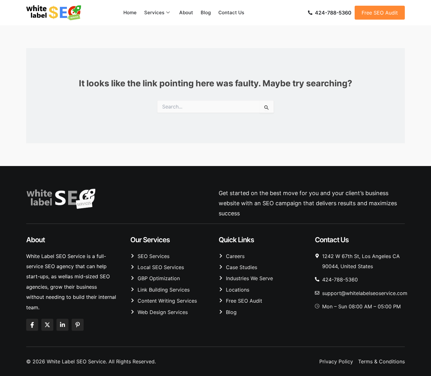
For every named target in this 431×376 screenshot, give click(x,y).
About (186, 12)
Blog (206, 12)
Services (154, 12)
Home (130, 12)
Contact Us (231, 12)
